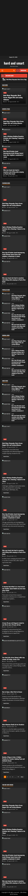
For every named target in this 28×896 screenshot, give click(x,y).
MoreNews (23, 892)
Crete (5, 720)
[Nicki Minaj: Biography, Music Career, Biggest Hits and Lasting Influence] (14, 194)
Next (22, 777)
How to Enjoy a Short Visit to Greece (14, 682)
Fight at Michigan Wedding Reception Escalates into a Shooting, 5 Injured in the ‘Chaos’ (13, 138)
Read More (6, 457)
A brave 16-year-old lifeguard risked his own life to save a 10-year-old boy (14, 613)
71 (18, 777)
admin (5, 101)
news (5, 92)
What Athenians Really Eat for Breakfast (14, 714)
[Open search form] (14, 70)
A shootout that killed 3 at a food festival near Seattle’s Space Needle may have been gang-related (14, 577)
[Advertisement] (14, 14)
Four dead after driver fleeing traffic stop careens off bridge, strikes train (14, 647)
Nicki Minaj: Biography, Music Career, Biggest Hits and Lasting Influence (13, 97)
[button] (2, 70)
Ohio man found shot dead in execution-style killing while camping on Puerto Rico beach (13, 172)
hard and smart (14, 63)
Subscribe (23, 70)
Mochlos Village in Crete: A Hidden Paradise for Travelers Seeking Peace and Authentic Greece (14, 747)
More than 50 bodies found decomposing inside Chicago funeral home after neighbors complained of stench (13, 154)
